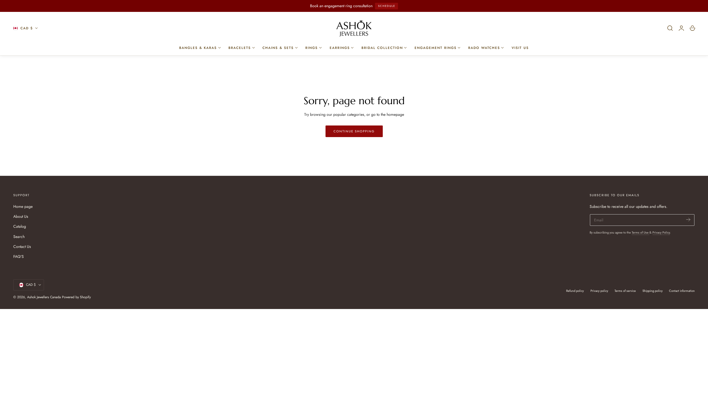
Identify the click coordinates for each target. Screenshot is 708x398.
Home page (23, 206)
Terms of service (625, 291)
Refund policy (575, 291)
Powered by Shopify (76, 297)
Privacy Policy (661, 232)
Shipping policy (652, 291)
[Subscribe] (688, 219)
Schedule (386, 6)
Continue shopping (354, 131)
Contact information (682, 291)
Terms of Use (640, 232)
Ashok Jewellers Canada (44, 297)
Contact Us (22, 246)
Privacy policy (599, 291)
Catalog (19, 226)
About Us (20, 216)
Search (19, 236)
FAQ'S (18, 256)
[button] (670, 28)
